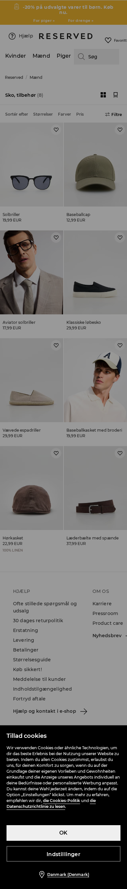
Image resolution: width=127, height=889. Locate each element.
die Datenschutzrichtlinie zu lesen (51, 803)
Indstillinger (63, 854)
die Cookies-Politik (61, 800)
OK (63, 833)
